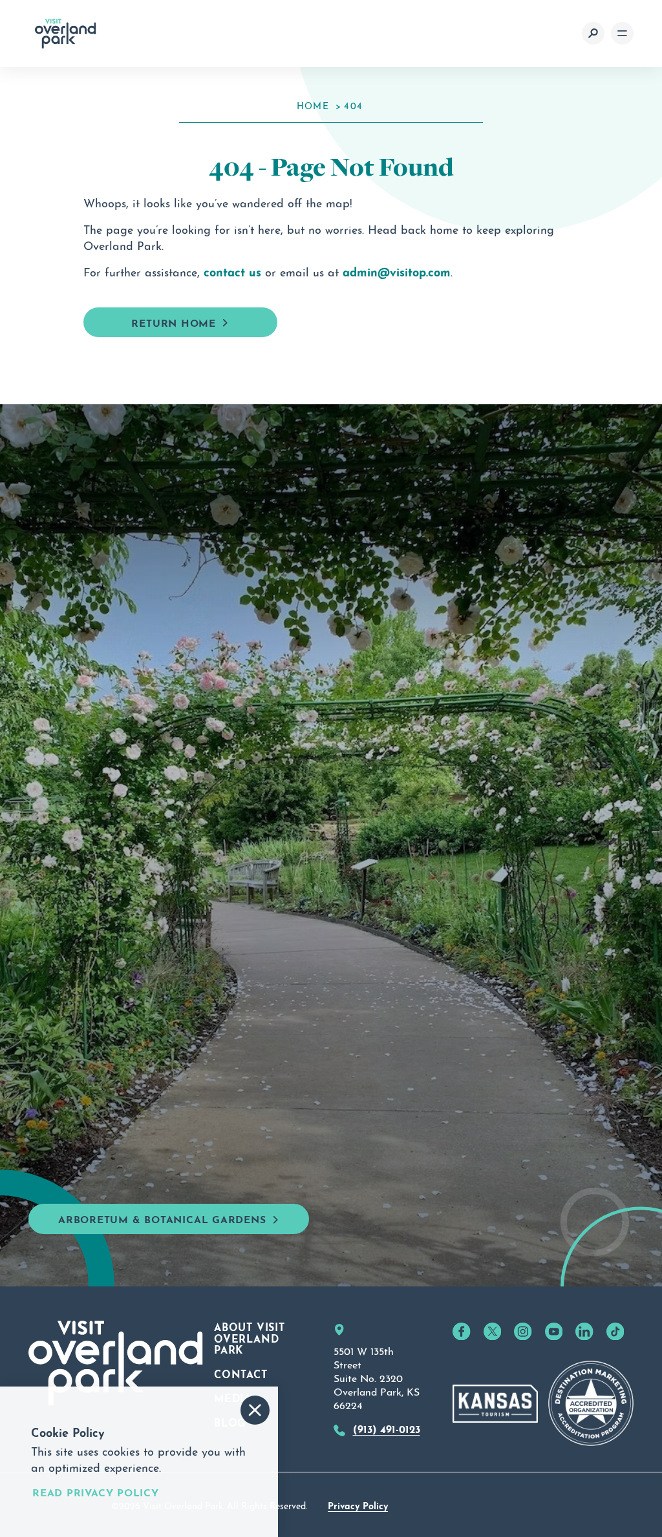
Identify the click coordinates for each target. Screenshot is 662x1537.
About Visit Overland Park (249, 1337)
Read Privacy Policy (95, 1491)
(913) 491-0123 (386, 1428)
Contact (241, 1373)
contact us (232, 270)
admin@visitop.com (397, 270)
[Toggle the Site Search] (593, 33)
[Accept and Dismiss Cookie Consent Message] (255, 1410)
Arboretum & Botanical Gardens (162, 1218)
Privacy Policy (358, 1504)
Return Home (173, 322)
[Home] (65, 33)
